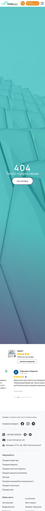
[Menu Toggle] (42, 3)
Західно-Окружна (33, 507)
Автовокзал (7, 502)
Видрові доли (8, 507)
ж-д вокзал (30, 498)
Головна (5, 417)
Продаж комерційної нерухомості (17, 481)
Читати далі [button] (7, 391)
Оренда (5, 477)
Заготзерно (30, 502)
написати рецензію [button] (27, 361)
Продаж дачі (8, 489)
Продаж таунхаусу (10, 485)
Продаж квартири (10, 460)
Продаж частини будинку (14, 468)
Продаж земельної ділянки (14, 473)
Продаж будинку (10, 464)
